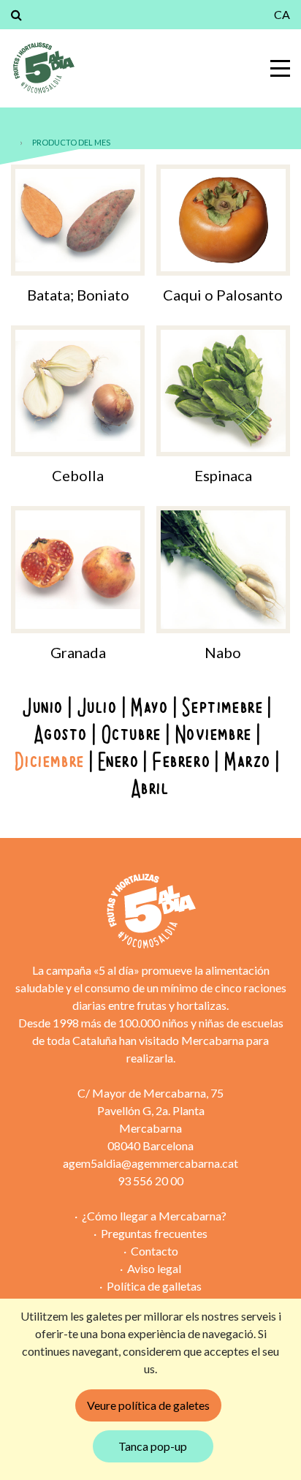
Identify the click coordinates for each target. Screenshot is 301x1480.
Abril (151, 789)
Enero (119, 762)
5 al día (43, 68)
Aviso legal (154, 1268)
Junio (43, 708)
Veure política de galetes (148, 1405)
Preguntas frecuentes (154, 1233)
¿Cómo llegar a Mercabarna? (154, 1216)
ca (282, 14)
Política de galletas (154, 1286)
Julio (98, 708)
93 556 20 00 (150, 1181)
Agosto (61, 735)
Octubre (132, 735)
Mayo (150, 708)
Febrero (182, 762)
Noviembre (214, 735)
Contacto (154, 1251)
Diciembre (50, 762)
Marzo (248, 762)
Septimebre (223, 708)
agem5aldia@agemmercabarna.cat (150, 1163)
